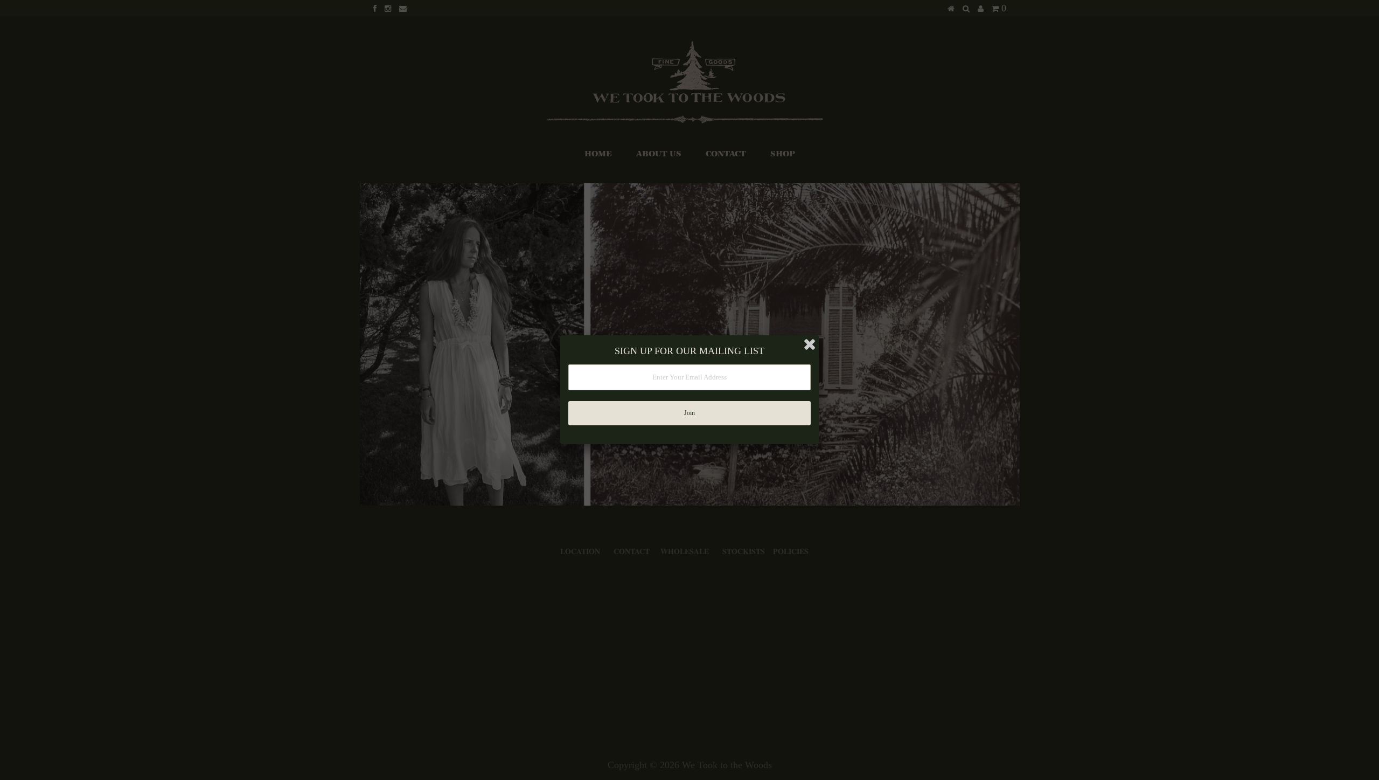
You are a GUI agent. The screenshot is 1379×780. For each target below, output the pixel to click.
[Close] (810, 344)
